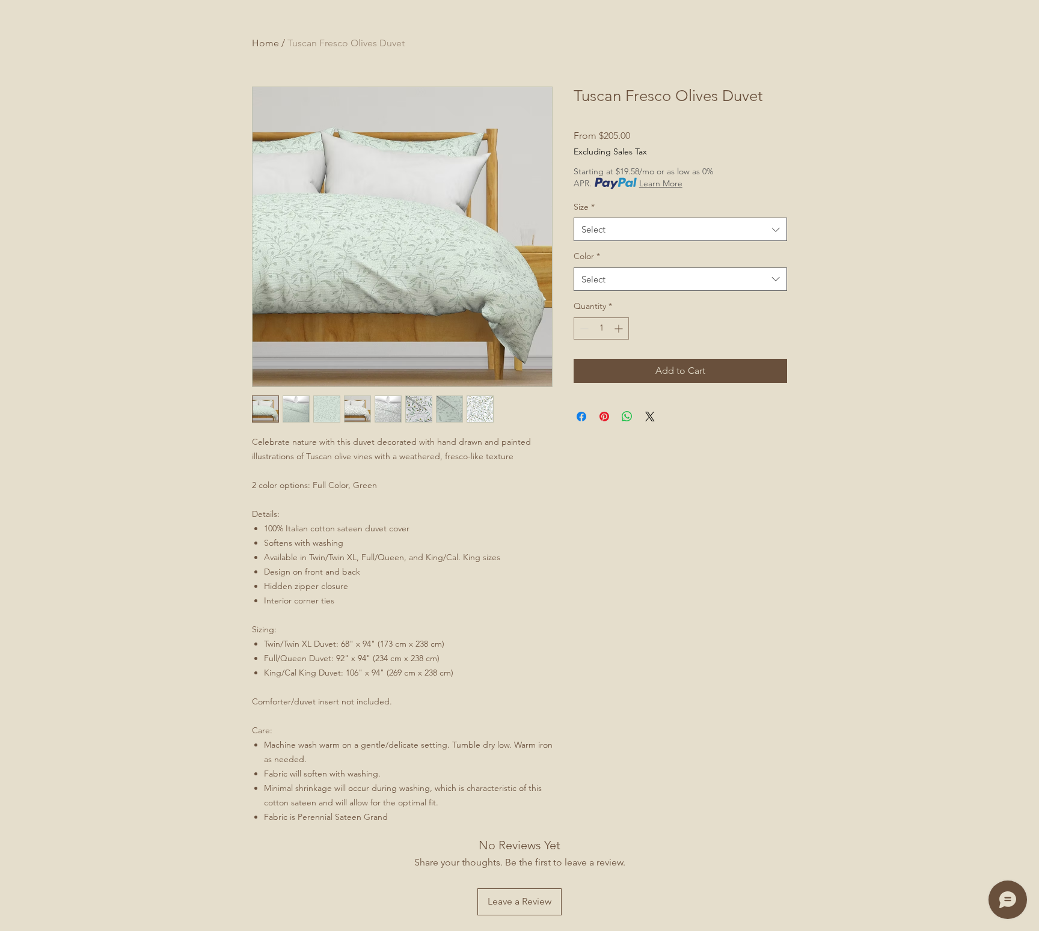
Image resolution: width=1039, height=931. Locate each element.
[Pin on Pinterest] (604, 416)
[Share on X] (650, 416)
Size (584, 206)
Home (265, 43)
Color (587, 256)
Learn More (660, 183)
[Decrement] (582, 328)
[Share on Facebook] (581, 416)
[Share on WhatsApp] (627, 416)
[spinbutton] (601, 328)
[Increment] (619, 328)
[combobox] (680, 229)
